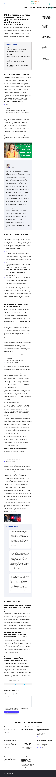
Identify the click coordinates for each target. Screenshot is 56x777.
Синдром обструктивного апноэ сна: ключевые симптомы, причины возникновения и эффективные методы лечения (27, 759)
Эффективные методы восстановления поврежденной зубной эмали (43, 728)
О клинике (25, 7)
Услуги (30, 7)
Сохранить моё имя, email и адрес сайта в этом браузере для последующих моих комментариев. (16, 709)
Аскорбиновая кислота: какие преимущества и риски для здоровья (10, 742)
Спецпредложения (40, 7)
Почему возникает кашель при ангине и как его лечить (11, 727)
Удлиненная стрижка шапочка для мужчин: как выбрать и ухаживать (47, 45)
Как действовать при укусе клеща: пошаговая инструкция (46, 26)
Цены (34, 7)
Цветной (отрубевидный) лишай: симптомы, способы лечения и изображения (27, 728)
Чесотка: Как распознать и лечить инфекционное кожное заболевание (46, 36)
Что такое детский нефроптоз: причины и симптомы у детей (46, 17)
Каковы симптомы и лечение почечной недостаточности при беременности (44, 742)
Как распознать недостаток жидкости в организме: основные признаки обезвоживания (47, 56)
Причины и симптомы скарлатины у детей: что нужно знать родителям (10, 758)
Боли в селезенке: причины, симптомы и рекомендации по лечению (28, 742)
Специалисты (49, 7)
